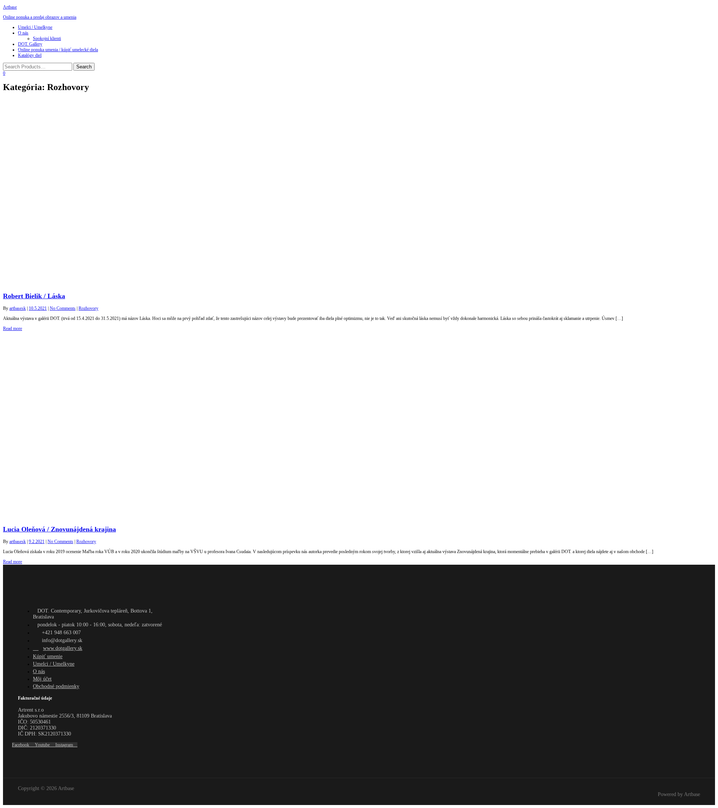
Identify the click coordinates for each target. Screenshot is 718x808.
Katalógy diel (30, 55)
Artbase (10, 7)
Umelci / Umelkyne (35, 27)
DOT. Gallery (30, 44)
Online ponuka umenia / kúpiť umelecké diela (58, 49)
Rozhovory (88, 308)
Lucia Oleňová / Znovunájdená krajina (59, 529)
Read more (12, 328)
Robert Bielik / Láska (34, 296)
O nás (23, 33)
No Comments (63, 308)
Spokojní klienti (47, 38)
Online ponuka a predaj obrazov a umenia (39, 17)
